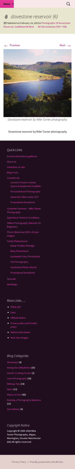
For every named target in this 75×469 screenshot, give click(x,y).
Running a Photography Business (24, 400)
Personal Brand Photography (25, 191)
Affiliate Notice (18, 317)
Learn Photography (17, 378)
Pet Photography (19, 261)
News (10, 389)
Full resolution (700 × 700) (53, 26)
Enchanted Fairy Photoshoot (25, 256)
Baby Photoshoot (19, 251)
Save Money (13, 409)
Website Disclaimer (20, 332)
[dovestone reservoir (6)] (37, 82)
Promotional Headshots (22, 202)
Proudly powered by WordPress (46, 461)
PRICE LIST (15, 307)
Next (66, 45)
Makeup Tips (13, 383)
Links (13, 312)
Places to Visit (14, 394)
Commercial (13, 177)
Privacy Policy (19, 461)
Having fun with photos (19, 367)
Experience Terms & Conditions (23, 217)
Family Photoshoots (17, 241)
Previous (11, 45)
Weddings (12, 284)
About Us (11, 161)
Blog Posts (12, 172)
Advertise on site (16, 167)
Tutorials (11, 278)
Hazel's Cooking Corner (19, 373)
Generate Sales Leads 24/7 (24, 196)
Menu (6, 4)
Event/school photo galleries (22, 156)
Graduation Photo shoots (23, 267)
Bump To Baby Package (22, 245)
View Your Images (19, 337)
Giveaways (12, 362)
